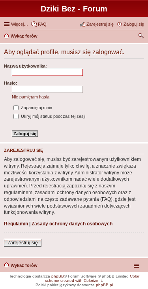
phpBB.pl (104, 285)
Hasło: (10, 83)
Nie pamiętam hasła (30, 96)
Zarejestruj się (22, 243)
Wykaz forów (24, 265)
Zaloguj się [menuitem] (134, 24)
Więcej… (19, 24)
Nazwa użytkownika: (25, 66)
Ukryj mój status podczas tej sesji (52, 116)
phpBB (57, 276)
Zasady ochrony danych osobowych (72, 224)
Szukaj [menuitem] (141, 37)
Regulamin (16, 224)
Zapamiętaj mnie (36, 107)
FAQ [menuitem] (42, 24)
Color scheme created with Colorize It (92, 278)
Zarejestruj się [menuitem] (100, 24)
